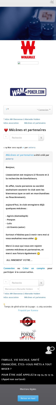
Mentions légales (28, 389)
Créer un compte (34, 268)
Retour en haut (28, 398)
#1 (23, 147)
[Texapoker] (28, 322)
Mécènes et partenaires (20, 155)
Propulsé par (24, 310)
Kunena (34, 310)
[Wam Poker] (28, 92)
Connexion (9, 268)
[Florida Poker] (28, 335)
